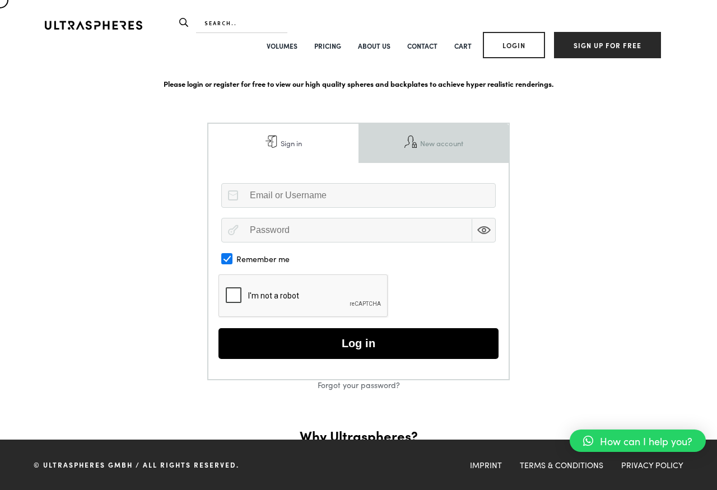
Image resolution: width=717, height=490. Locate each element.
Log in (358, 343)
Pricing (327, 45)
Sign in (290, 143)
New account (440, 143)
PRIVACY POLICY (652, 464)
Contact (422, 45)
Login (513, 45)
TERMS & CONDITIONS (561, 464)
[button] (638, 441)
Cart (463, 45)
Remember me (263, 258)
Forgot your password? (359, 384)
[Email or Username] (233, 195)
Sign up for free (607, 45)
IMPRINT (486, 464)
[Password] (233, 230)
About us (374, 45)
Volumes (282, 45)
